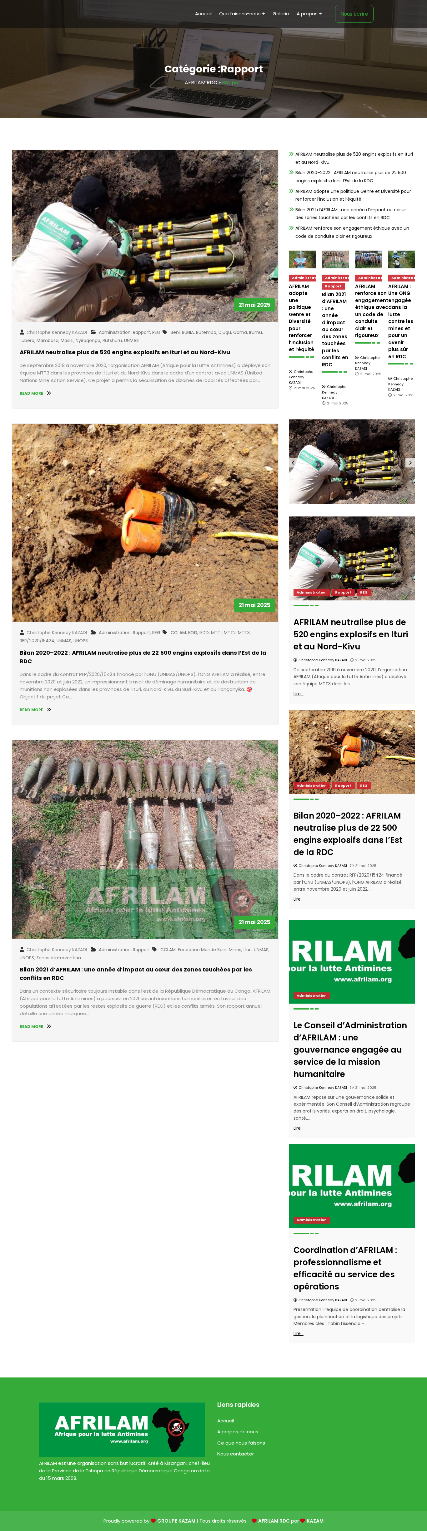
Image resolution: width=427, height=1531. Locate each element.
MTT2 (230, 632)
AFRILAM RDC (201, 82)
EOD (192, 632)
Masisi (67, 340)
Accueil (225, 1420)
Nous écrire (354, 13)
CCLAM (178, 632)
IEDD (204, 632)
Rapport (141, 332)
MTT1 (216, 632)
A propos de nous (237, 1431)
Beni (175, 332)
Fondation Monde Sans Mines (209, 949)
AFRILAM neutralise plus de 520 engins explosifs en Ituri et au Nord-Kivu (125, 352)
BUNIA (188, 332)
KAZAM (315, 1521)
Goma (240, 332)
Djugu (225, 332)
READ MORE (32, 393)
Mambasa (47, 340)
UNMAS (131, 340)
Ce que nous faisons (241, 1443)
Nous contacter (235, 1453)
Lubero (27, 340)
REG (156, 332)
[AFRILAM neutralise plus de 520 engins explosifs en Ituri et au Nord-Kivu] (401, 259)
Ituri (248, 949)
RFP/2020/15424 (37, 641)
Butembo (206, 332)
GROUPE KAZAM (176, 1521)
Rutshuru (112, 340)
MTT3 (244, 632)
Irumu (255, 332)
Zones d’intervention (58, 958)
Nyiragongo (88, 340)
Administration (115, 332)
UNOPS (80, 641)
